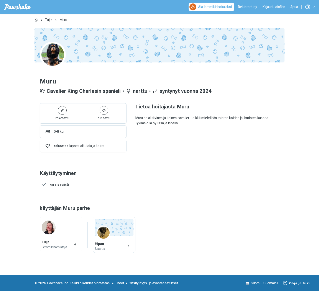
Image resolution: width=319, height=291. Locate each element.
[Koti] (36, 20)
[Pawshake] (17, 7)
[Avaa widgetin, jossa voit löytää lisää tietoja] (296, 283)
